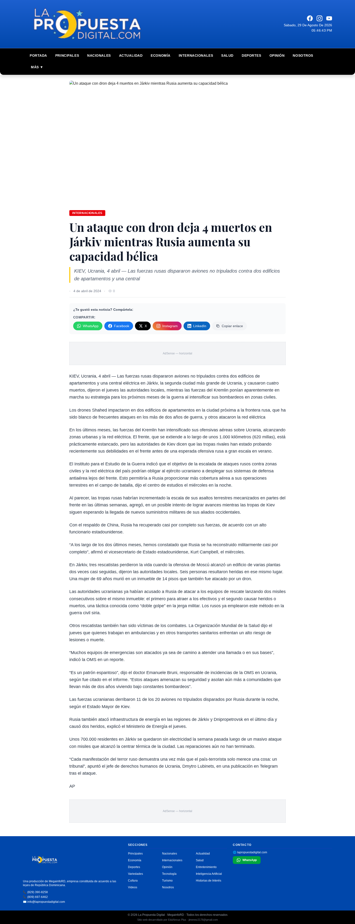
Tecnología (169, 874)
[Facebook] (310, 18)
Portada (38, 55)
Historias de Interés (208, 880)
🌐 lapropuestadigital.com (250, 852)
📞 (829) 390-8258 (35, 892)
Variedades (135, 874)
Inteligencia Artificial (209, 874)
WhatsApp (91, 326)
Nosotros (303, 55)
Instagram (170, 326)
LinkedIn (199, 326)
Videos (132, 887)
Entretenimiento (206, 867)
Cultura (133, 880)
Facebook (121, 326)
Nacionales (99, 55)
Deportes (251, 55)
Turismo (167, 880)
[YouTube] (329, 18)
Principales (67, 55)
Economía (160, 55)
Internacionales (196, 55)
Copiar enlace (232, 326)
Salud (227, 55)
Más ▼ (37, 67)
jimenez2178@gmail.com (203, 919)
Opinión (277, 55)
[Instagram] (319, 18)
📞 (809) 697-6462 (35, 897)
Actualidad (131, 55)
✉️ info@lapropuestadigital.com (44, 901)
